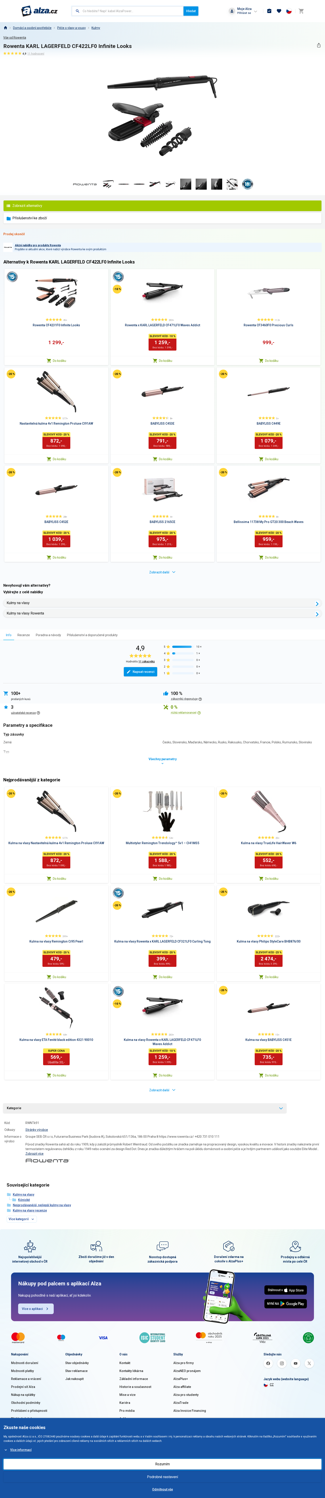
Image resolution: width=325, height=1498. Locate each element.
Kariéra (124, 1402)
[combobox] (128, 11)
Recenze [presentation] (23, 635)
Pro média (127, 1410)
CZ (272, 1384)
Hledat (191, 11)
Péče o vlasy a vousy (71, 28)
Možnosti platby (22, 1371)
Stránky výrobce (36, 1130)
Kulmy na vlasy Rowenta (25, 613)
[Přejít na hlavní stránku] (39, 11)
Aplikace (125, 1418)
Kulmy (96, 28)
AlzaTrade (180, 1402)
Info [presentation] (8, 635)
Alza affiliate (182, 1387)
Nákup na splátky (23, 1395)
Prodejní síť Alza (23, 1387)
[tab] (8, 635)
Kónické (24, 1200)
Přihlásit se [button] (244, 13)
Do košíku (59, 361)
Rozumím (162, 1464)
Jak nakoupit (74, 1379)
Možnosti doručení (24, 1363)
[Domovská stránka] (5, 27)
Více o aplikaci (32, 1309)
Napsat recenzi (144, 672)
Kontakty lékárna (131, 1371)
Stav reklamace (76, 1371)
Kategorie (14, 1108)
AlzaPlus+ (180, 1379)
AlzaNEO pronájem (187, 1371)
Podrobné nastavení (162, 1477)
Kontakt (124, 1363)
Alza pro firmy (183, 1363)
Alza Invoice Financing (189, 1410)
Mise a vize (127, 1395)
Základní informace (133, 1379)
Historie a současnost (135, 1387)
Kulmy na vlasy (18, 603)
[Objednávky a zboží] (269, 11)
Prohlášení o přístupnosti (29, 1410)
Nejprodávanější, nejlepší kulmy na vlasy (42, 1205)
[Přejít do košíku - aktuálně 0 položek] (301, 11)
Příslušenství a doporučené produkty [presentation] (92, 635)
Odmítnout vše (162, 1489)
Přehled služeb (21, 1418)
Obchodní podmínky (25, 1402)
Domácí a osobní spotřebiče (32, 28)
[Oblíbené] (279, 11)
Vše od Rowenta (14, 37)
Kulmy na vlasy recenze (30, 1210)
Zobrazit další (159, 572)
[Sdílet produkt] (319, 45)
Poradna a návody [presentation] (48, 635)
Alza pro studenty (186, 1395)
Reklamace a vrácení (26, 1379)
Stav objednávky (77, 1363)
